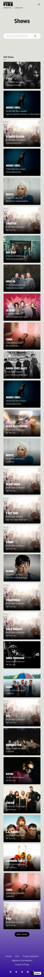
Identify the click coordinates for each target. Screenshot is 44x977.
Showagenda (19, 8)
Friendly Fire (8, 8)
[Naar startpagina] (8, 4)
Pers (17, 956)
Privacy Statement (31, 956)
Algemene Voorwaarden (22, 961)
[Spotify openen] (22, 972)
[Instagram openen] (10, 972)
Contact (9, 956)
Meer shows (22, 934)
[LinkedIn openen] (28, 972)
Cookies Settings (22, 965)
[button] (38, 4)
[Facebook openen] (16, 972)
